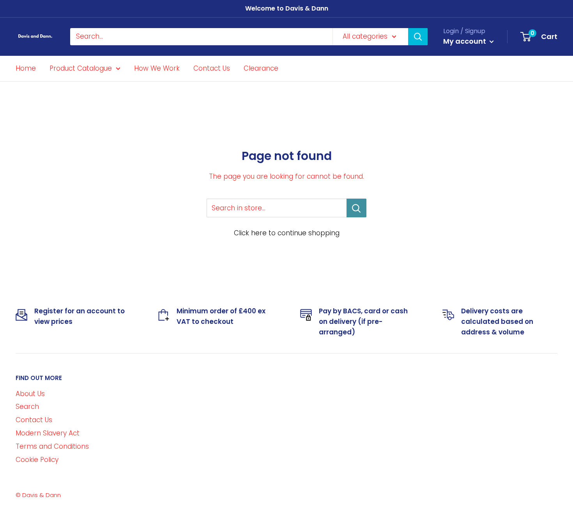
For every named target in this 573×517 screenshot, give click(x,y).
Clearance (261, 68)
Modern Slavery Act (48, 433)
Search (27, 406)
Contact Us (211, 68)
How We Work (157, 68)
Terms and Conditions (52, 446)
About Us (30, 393)
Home (26, 68)
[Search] (418, 36)
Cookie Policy (37, 459)
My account (465, 41)
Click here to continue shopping (287, 233)
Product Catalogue (81, 68)
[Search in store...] (356, 208)
